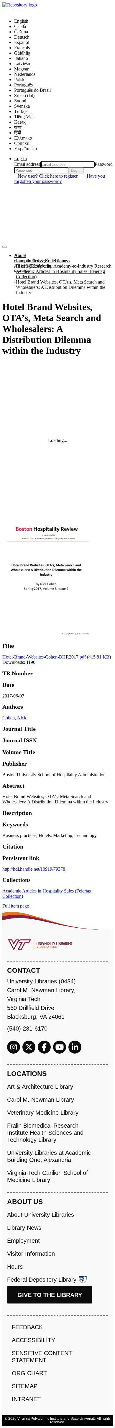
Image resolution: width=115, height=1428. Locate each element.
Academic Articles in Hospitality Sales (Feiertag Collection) (60, 274)
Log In (20, 158)
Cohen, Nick (14, 717)
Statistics (22, 271)
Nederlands (24, 74)
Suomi (20, 100)
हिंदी (17, 132)
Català (20, 26)
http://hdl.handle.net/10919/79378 (33, 869)
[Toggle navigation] (4, 247)
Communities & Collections (40, 260)
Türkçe (20, 111)
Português (23, 84)
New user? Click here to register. (49, 176)
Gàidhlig (22, 52)
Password (104, 164)
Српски (21, 143)
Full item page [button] (15, 905)
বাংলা (18, 127)
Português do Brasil (32, 90)
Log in (76, 170)
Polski (20, 79)
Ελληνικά (23, 137)
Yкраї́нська (25, 148)
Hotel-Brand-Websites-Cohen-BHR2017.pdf (56, 656)
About (20, 255)
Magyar (21, 68)
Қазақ (20, 122)
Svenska (22, 106)
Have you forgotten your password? (59, 178)
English (21, 21)
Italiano (21, 58)
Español (21, 42)
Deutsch (21, 37)
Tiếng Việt (24, 116)
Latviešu (22, 63)
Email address (27, 164)
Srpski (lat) (24, 95)
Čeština (21, 31)
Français (22, 47)
